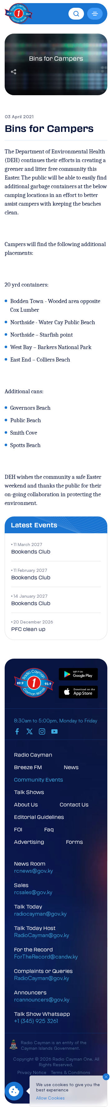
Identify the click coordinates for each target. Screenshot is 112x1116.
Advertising (29, 841)
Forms (74, 841)
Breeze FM (28, 767)
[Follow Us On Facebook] (17, 731)
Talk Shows (29, 792)
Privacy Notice (31, 1072)
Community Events (38, 779)
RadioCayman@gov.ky (41, 935)
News (71, 767)
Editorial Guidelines (39, 816)
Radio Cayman (33, 754)
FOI (18, 829)
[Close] (106, 1076)
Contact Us (74, 804)
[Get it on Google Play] (78, 674)
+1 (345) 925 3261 (36, 1020)
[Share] (13, 71)
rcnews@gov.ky (33, 870)
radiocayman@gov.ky (40, 913)
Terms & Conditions (70, 1072)
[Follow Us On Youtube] (54, 731)
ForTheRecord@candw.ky (46, 956)
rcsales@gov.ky (33, 892)
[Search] (76, 14)
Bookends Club (30, 551)
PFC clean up (28, 629)
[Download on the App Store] (78, 692)
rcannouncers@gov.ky (41, 999)
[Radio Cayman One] (19, 22)
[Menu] (95, 14)
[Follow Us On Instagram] (42, 731)
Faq (49, 829)
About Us (26, 804)
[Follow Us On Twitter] (29, 731)
